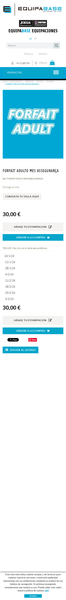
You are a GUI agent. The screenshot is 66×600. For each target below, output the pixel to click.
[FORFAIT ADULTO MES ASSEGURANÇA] (33, 124)
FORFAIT (50, 81)
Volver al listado (23, 350)
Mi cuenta (23, 63)
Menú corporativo (12, 81)
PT (35, 39)
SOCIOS (39, 81)
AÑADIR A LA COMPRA (30, 237)
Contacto (42, 54)
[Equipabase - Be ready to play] (33, 14)
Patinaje (29, 81)
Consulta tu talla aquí (22, 196)
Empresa (28, 54)
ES (30, 39)
